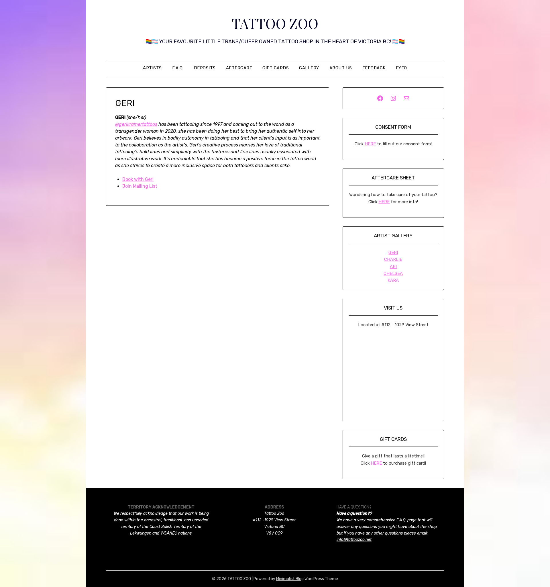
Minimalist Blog (290, 578)
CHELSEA (393, 273)
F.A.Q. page (407, 520)
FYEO (401, 68)
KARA (393, 280)
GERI (393, 252)
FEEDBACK (374, 68)
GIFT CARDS (275, 68)
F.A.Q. (178, 68)
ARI (393, 266)
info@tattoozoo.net (354, 539)
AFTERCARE (239, 68)
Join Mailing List (139, 186)
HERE (370, 143)
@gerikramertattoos (136, 124)
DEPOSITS (205, 68)
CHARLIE (393, 259)
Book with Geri (138, 179)
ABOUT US (340, 68)
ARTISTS (152, 68)
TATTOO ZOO (275, 23)
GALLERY (309, 68)
